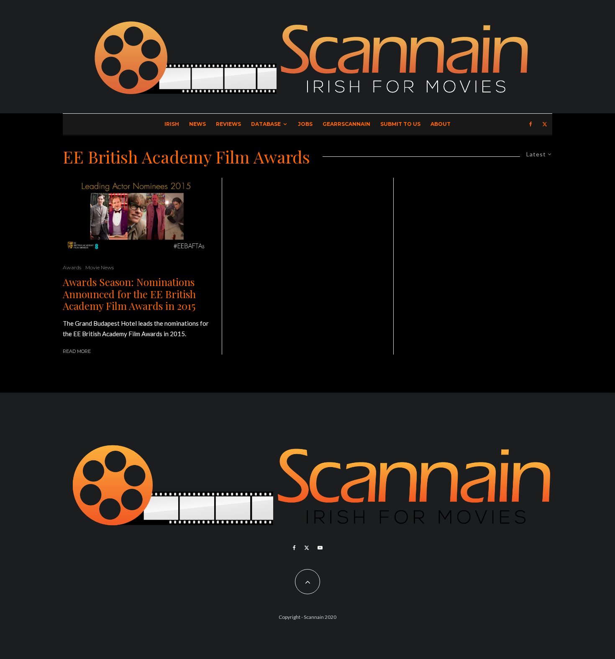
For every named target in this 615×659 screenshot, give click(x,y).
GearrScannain (346, 124)
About (440, 124)
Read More (77, 351)
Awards (72, 267)
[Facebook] (530, 124)
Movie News (99, 267)
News (197, 124)
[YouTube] (320, 547)
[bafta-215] (136, 214)
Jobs (305, 124)
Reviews (228, 124)
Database (266, 124)
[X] (544, 124)
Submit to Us (400, 124)
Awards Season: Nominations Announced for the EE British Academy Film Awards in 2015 (129, 294)
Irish (171, 124)
